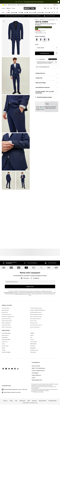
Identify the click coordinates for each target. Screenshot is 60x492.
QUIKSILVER (32, 348)
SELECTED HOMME (6, 352)
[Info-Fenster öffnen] (58, 2)
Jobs (16, 400)
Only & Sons (32, 345)
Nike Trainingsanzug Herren (36, 314)
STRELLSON (33, 352)
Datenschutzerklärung (9, 292)
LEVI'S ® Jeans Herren (6, 327)
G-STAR (3, 350)
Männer (9, 8)
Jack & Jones (4, 341)
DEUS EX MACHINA (6, 339)
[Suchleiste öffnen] (56, 12)
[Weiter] (54, 12)
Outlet (5, 4)
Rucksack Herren (33, 322)
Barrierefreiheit (42, 400)
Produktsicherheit (52, 400)
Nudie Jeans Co (5, 335)
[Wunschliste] (54, 8)
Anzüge (58, 19)
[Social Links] (3, 369)
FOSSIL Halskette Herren (35, 312)
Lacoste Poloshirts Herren (36, 325)
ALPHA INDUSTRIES (6, 333)
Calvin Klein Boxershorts (35, 318)
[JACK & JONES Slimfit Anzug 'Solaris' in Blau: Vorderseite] (16, 38)
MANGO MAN (33, 343)
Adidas (31, 335)
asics (31, 337)
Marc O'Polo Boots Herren (36, 316)
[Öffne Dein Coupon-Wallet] (45, 8)
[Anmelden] (48, 8)
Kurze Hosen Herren (6, 325)
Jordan (3, 343)
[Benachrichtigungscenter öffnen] (51, 8)
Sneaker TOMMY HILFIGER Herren (37, 310)
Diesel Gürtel (5, 312)
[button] (46, 48)
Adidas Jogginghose (6, 322)
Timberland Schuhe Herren (36, 308)
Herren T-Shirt (33, 320)
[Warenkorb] (57, 8)
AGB (29, 400)
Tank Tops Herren (6, 308)
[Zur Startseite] (9, 363)
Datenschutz (22, 400)
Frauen (3, 8)
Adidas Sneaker (5, 310)
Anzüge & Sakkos (51, 19)
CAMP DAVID (4, 337)
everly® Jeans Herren (35, 327)
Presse (11, 400)
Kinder (13, 8)
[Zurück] (4, 21)
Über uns (5, 400)
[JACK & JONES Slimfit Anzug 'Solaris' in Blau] (16, 114)
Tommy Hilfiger (33, 341)
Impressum (34, 400)
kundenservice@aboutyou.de (20, 293)
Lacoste (32, 339)
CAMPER (32, 333)
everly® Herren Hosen (6, 314)
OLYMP (3, 348)
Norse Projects (5, 345)
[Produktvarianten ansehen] (37, 40)
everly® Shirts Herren (6, 318)
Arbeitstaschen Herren (7, 320)
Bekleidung (42, 19)
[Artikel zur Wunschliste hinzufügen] (56, 53)
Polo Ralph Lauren (34, 350)
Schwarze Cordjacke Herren (8, 316)
